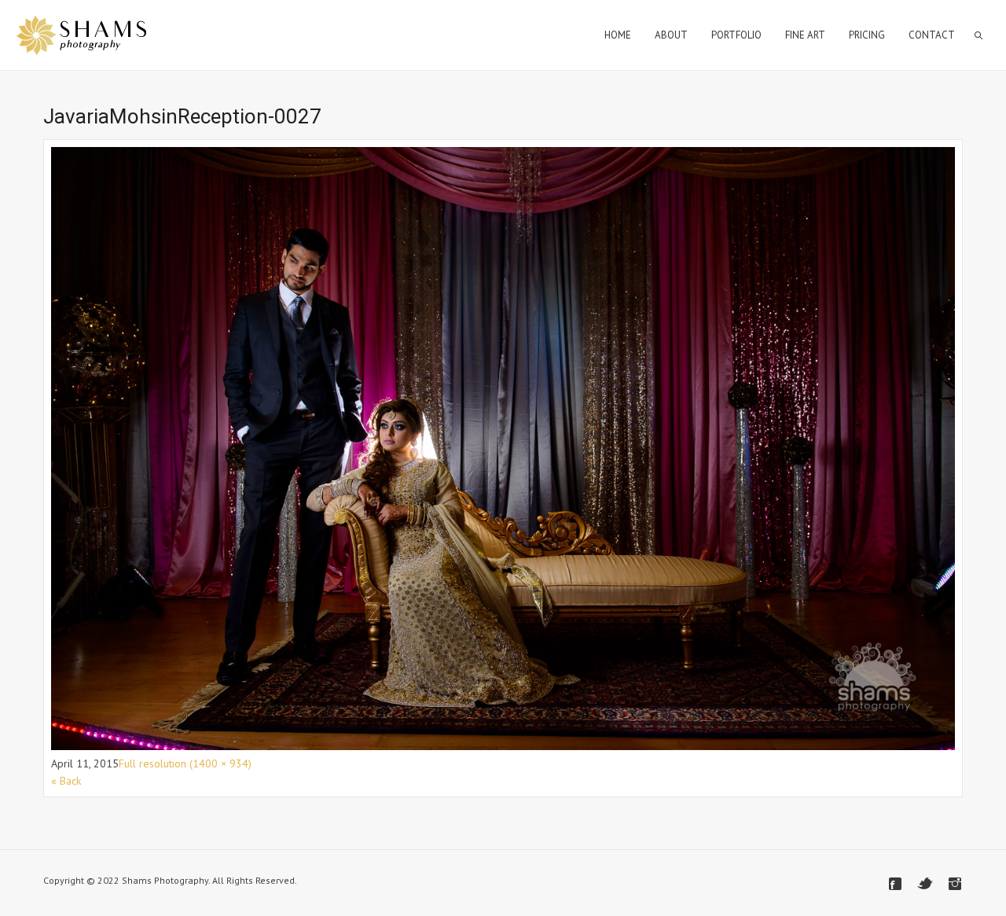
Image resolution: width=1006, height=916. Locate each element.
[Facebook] (895, 884)
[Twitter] (925, 884)
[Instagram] (955, 884)
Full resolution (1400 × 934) (185, 763)
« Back (66, 781)
